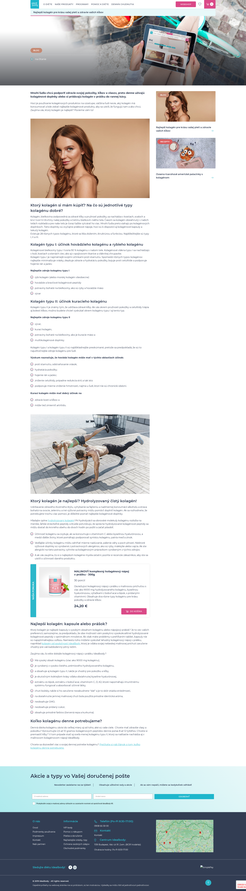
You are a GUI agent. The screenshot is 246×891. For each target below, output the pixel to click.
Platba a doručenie (72, 836)
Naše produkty (64, 4)
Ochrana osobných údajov (76, 844)
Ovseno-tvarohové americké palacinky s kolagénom (179, 176)
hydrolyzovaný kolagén (61, 520)
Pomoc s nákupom (72, 831)
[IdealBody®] (34, 4)
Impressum (38, 836)
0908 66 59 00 (101, 826)
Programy (82, 4)
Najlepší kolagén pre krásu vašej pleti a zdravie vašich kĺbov (183, 129)
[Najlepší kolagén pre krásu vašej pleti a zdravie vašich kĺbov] (186, 107)
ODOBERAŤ (184, 796)
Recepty (165, 141)
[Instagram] (75, 867)
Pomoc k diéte (100, 4)
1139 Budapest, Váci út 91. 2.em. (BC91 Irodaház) (117, 844)
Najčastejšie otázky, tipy (75, 840)
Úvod (35, 827)
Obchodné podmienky (74, 848)
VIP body (67, 827)
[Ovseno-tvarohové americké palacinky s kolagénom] (186, 153)
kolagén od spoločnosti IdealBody (61, 643)
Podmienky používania (44, 831)
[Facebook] (70, 867)
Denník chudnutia (122, 4)
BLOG (36, 50)
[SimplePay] (206, 867)
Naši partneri (39, 844)
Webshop (185, 4)
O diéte (47, 4)
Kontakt (37, 840)
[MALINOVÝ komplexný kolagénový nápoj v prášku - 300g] (54, 582)
